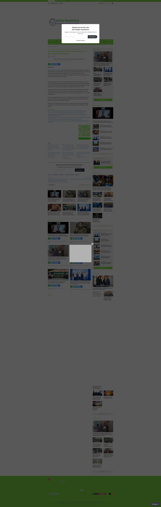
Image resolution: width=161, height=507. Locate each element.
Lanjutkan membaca (80, 40)
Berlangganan (92, 36)
